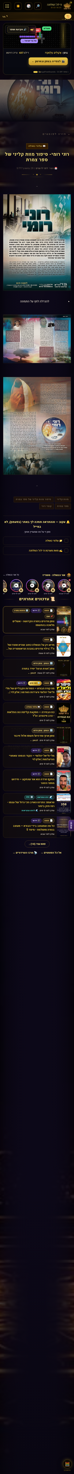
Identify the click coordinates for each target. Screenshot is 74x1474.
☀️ (18, 6)
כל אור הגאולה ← (11, 575)
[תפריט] (7, 6)
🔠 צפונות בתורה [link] (21, 610)
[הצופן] (35, 72)
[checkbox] (37, 541)
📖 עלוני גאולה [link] (33, 707)
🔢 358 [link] (29, 797)
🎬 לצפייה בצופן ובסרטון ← (48, 61)
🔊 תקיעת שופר (18, 29)
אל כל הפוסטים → (51, 853)
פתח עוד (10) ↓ (37, 844)
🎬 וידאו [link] (36, 610)
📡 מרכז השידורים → (25, 853)
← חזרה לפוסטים (57, 134)
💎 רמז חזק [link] (35, 683)
